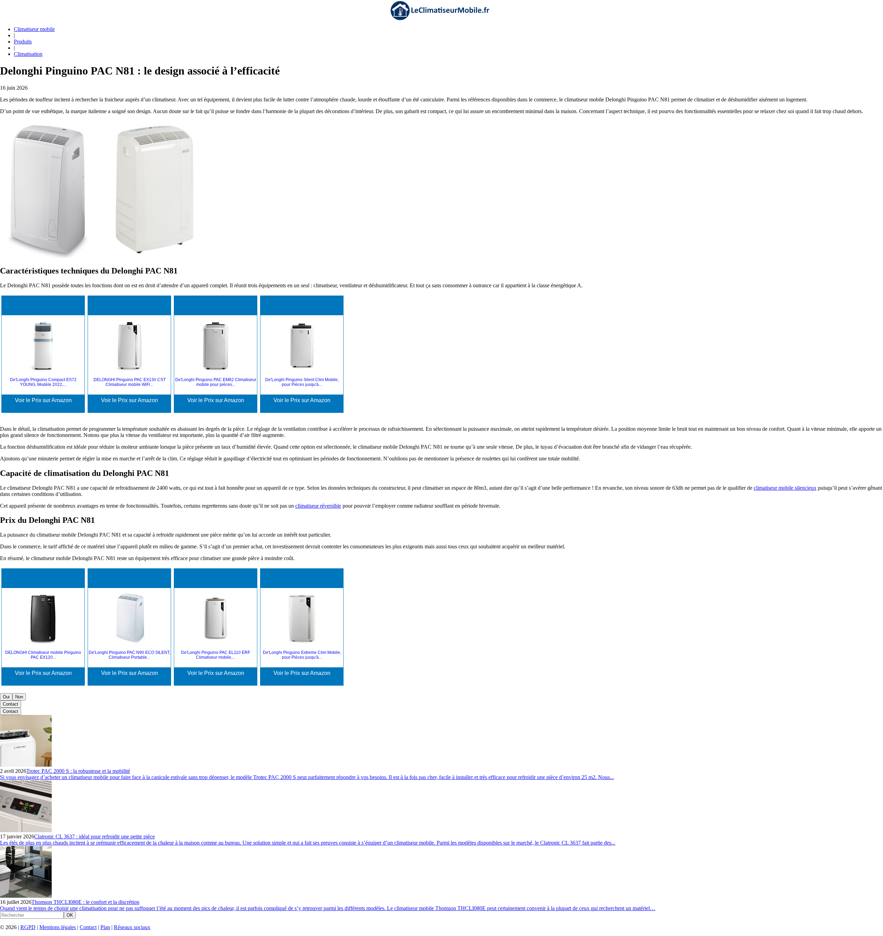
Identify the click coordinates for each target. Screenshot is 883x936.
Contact (10, 704)
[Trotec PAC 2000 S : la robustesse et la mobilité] (26, 765)
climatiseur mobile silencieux (785, 488)
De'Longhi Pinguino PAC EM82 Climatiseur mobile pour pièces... (215, 382)
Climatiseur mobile (34, 29)
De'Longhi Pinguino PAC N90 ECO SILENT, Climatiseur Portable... (129, 655)
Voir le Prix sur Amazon (43, 400)
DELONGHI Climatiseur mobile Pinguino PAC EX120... (43, 655)
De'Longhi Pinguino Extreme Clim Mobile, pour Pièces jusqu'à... (302, 655)
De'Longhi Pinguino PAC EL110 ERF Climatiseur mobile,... (215, 655)
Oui (6, 696)
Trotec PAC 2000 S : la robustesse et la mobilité (78, 771)
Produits (23, 41)
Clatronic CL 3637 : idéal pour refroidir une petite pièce (94, 836)
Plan (105, 927)
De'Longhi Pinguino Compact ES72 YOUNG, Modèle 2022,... (43, 382)
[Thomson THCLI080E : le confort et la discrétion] (26, 896)
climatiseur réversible (318, 506)
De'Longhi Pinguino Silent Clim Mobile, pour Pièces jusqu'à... (302, 382)
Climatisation (28, 54)
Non (19, 696)
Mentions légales (57, 927)
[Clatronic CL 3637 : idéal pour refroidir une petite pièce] (26, 830)
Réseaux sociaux (132, 927)
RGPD (28, 927)
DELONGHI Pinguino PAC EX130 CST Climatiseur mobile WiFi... (129, 382)
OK (70, 915)
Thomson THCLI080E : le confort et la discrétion (85, 902)
